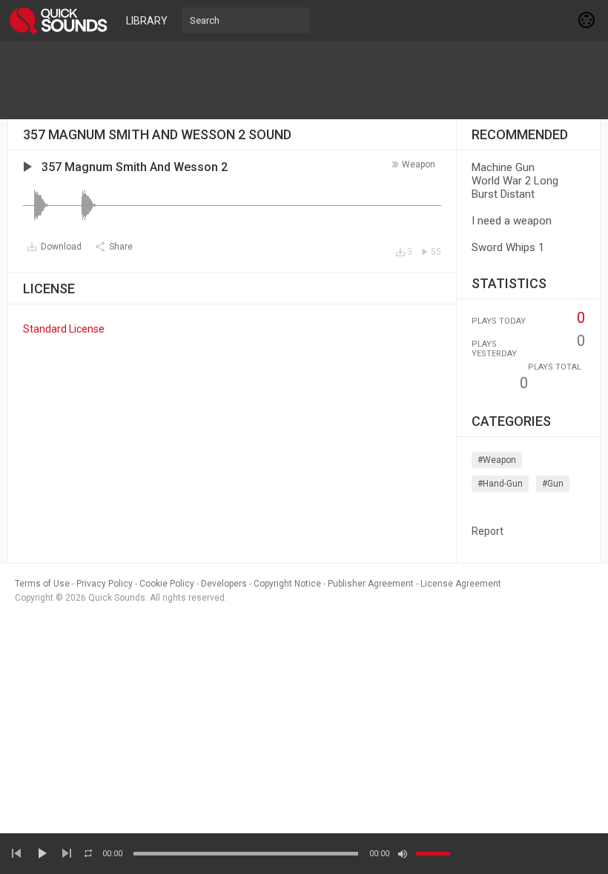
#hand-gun (500, 483)
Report (487, 531)
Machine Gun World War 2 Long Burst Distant (515, 181)
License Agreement (460, 583)
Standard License (64, 329)
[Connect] (587, 20)
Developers (224, 583)
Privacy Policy (104, 583)
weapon (418, 164)
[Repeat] (88, 853)
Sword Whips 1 (508, 247)
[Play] (41, 853)
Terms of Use (42, 583)
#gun (553, 483)
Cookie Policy (166, 583)
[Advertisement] (304, 80)
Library (147, 21)
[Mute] (403, 854)
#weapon (497, 460)
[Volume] (433, 853)
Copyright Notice (287, 583)
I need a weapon (512, 220)
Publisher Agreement (371, 583)
